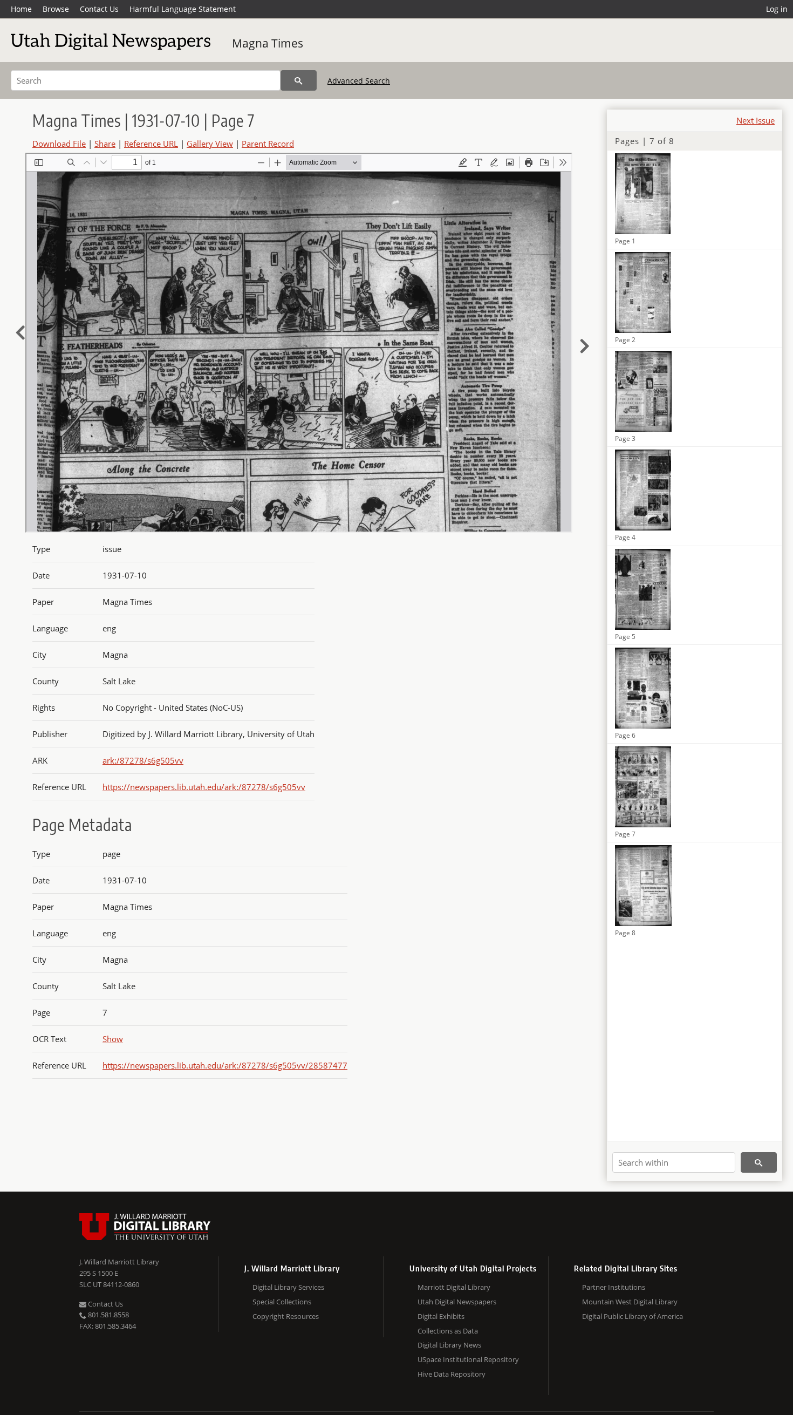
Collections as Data (448, 1331)
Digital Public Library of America (632, 1316)
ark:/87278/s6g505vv (142, 760)
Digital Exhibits (441, 1316)
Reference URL (151, 143)
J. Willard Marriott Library (119, 1262)
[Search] (299, 80)
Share (104, 143)
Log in (777, 9)
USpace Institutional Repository (468, 1359)
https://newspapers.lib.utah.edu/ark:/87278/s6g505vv (203, 786)
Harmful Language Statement (182, 9)
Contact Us (99, 9)
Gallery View (210, 143)
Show (112, 1038)
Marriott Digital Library (454, 1287)
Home (21, 9)
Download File (59, 143)
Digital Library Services (288, 1287)
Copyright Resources (285, 1316)
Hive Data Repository (452, 1374)
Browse (56, 9)
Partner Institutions (613, 1287)
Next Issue (755, 120)
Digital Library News (449, 1345)
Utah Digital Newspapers (457, 1302)
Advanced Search (358, 81)
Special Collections (281, 1302)
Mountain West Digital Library (630, 1302)
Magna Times (267, 43)
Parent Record (268, 143)
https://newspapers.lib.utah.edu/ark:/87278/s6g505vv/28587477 (224, 1065)
